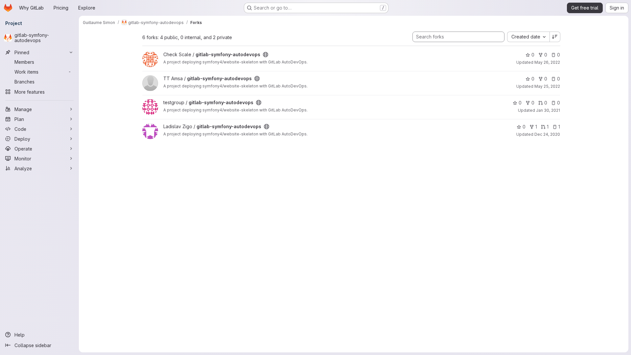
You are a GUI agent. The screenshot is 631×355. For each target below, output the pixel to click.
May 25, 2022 (547, 86)
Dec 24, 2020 (547, 134)
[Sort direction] (555, 37)
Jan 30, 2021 (548, 110)
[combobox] (528, 37)
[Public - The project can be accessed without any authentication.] (265, 54)
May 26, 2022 (547, 62)
